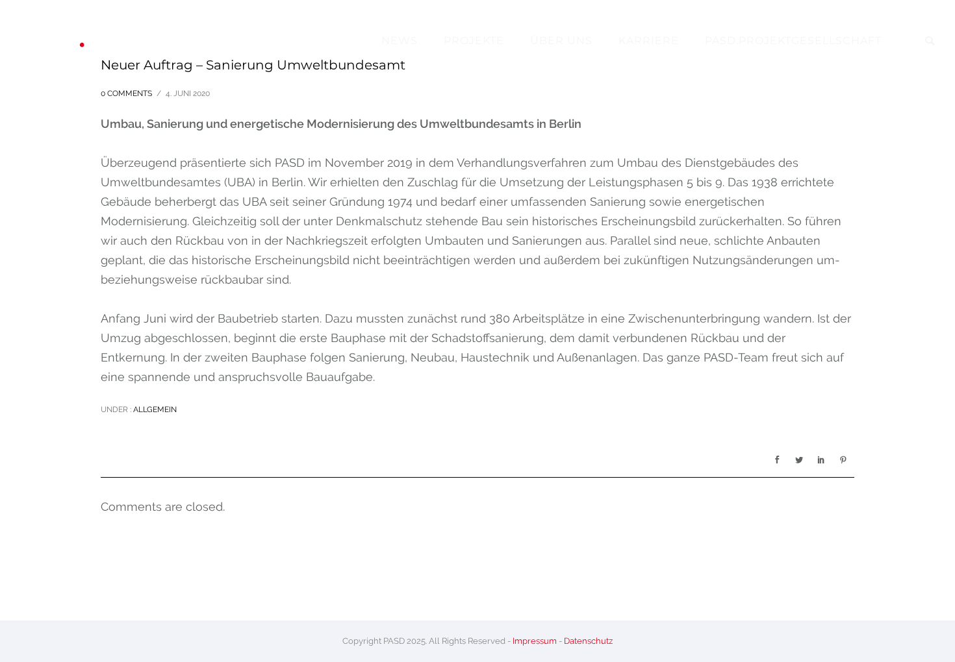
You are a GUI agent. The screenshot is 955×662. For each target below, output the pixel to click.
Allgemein (154, 409)
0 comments (126, 93)
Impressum (535, 641)
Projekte (474, 40)
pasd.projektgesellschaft (793, 40)
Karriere (648, 40)
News (399, 40)
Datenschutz (588, 641)
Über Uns (561, 40)
